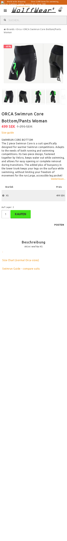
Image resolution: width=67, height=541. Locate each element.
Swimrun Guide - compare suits (21, 268)
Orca (19, 29)
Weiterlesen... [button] (58, 179)
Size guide (8, 132)
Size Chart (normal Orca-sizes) (20, 260)
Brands (11, 29)
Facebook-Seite (23, 6)
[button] (59, 80)
